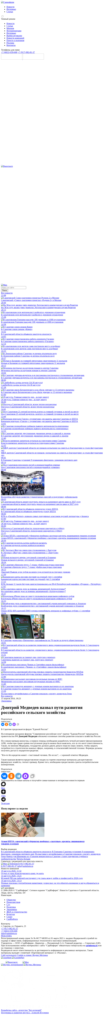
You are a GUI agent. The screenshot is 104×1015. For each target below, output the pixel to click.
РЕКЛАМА (6, 936)
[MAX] (14, 724)
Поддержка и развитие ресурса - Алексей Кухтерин (25, 1013)
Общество (11, 900)
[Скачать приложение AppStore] (12, 59)
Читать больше (23, 859)
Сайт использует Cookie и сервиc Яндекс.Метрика (24, 955)
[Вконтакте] (7, 166)
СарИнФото (12, 919)
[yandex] (12, 964)
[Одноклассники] (52, 282)
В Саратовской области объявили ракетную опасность (26, 851)
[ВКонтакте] (2, 724)
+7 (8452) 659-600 (9, 52)
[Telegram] (52, 164)
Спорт (9, 917)
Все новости (7, 293)
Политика (11, 907)
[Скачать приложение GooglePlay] (33, 59)
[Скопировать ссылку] (18, 724)
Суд (8, 904)
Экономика (6, 701)
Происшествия (13, 902)
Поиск (4, 290)
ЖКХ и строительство (16, 912)
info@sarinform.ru (25, 866)
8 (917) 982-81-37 (26, 864)
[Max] (4, 285)
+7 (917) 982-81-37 (26, 52)
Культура (10, 914)
